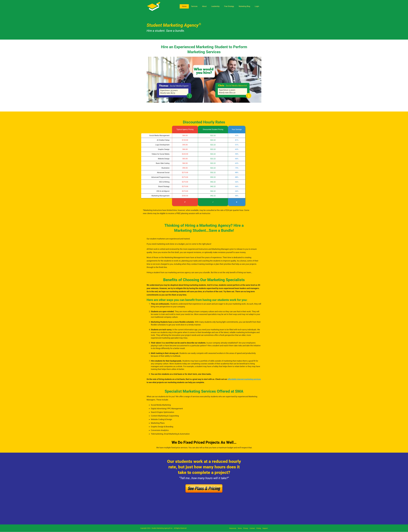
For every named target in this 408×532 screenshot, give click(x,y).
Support (265, 528)
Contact (252, 528)
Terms (240, 528)
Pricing (258, 528)
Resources (232, 528)
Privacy (245, 528)
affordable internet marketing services (244, 379)
